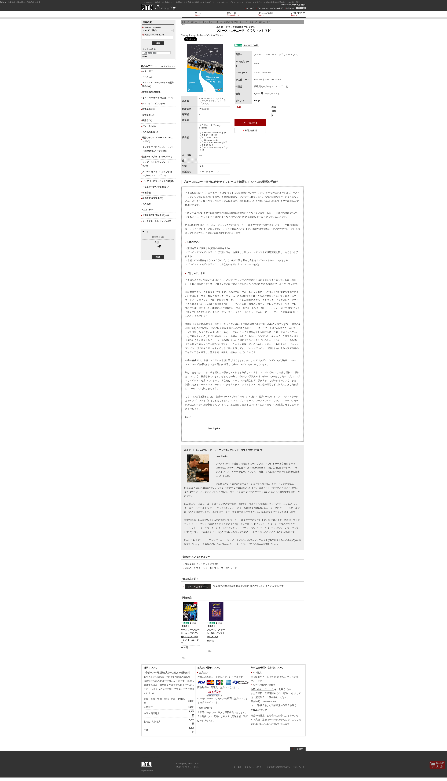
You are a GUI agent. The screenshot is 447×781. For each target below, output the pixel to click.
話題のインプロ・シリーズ (235, 22)
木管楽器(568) (148, 109)
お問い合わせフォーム (262, 689)
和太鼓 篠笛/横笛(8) (151, 92)
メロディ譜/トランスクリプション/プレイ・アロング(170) (157, 173)
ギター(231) (147, 71)
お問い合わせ (298, 767)
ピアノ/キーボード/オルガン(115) (157, 97)
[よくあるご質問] (264, 14)
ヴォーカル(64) (149, 126)
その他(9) (146, 204)
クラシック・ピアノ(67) (153, 103)
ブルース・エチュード (259, 22)
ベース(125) (147, 77)
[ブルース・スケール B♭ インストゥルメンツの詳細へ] (216, 611)
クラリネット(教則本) (207, 564)
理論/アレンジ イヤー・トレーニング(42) (157, 139)
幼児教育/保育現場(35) (152, 198)
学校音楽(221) (148, 192)
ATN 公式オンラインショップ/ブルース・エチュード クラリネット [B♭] (158, 7)
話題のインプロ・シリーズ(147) (157, 156)
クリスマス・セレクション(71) (156, 221)
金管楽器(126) (148, 115)
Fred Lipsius (222, 456)
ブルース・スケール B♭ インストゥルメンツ (216, 633)
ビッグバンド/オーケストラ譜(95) (158, 181)
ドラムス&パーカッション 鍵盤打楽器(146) (158, 84)
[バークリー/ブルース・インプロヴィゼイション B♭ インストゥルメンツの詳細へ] (190, 611)
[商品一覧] (231, 14)
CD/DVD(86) (148, 210)
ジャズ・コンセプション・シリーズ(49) (158, 164)
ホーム (219, 22)
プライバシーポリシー (254, 767)
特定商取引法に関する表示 (278, 767)
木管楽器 (189, 564)
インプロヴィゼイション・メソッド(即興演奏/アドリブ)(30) (158, 149)
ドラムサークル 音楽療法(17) (155, 187)
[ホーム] (198, 14)
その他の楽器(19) (150, 132)
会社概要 (237, 767)
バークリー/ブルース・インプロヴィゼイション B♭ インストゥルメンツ (190, 636)
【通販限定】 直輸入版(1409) (155, 215)
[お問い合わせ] (297, 14)
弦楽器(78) (147, 120)
